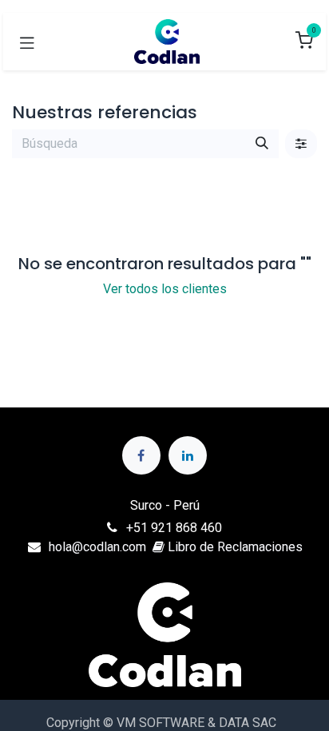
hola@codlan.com (97, 546)
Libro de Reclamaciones (233, 546)
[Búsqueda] (262, 143)
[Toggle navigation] (27, 41)
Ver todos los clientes (165, 288)
